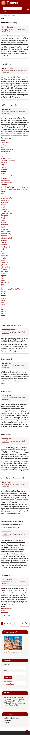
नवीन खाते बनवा (8, 682)
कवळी (2, 194)
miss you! (4, 154)
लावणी (3, 274)
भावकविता (4, 245)
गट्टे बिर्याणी (4, 209)
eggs (2, 147)
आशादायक (4, 185)
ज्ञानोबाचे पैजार (10, 580)
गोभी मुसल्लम (4, 216)
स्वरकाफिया (4, 298)
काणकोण (3, 196)
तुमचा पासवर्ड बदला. (9, 684)
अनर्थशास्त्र (3, 167)
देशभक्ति (3, 227)
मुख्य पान (3, 15)
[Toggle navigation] (28, 10)
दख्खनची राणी (4, 225)
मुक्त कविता (4, 265)
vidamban (4, 163)
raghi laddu (4, 156)
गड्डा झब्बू (8, 109)
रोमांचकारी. (4, 269)
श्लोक (2, 287)
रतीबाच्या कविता (5, 267)
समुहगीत (3, 291)
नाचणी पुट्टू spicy (5, 231)
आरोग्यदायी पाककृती (6, 183)
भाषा (13, 15)
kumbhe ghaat (5, 151)
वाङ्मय (9, 15)
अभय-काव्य (4, 169)
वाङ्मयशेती (3, 276)
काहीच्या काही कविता (6, 198)
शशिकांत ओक (10, 27)
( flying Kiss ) (5, 143)
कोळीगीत (3, 205)
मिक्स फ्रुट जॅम (4, 262)
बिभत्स (3, 305)
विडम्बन (3, 278)
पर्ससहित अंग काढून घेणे (7, 234)
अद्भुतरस (3, 311)
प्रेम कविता (4, 236)
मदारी (2, 251)
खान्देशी (3, 207)
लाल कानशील (4, 271)
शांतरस (3, 316)
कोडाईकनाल (4, 203)
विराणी (3, 280)
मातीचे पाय (7, 118)
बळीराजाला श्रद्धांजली (6, 238)
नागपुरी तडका (4, 229)
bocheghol (4, 145)
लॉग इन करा (8, 678)
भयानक (3, 300)
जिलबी (3, 220)
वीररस (2, 309)
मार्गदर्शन (3, 258)
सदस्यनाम (6, 665)
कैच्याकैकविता (5, 200)
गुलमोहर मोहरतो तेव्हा (6, 214)
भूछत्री (2, 249)
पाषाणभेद (8, 482)
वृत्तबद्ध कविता (5, 282)
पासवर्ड (5, 671)
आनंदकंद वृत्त (4, 178)
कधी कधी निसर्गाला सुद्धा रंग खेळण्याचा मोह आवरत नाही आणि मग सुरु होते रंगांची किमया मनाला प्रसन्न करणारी (14, 189)
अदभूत (2, 165)
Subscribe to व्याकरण (1, 628)
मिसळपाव (12, 3)
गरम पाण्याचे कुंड (5, 211)
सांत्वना (3, 294)
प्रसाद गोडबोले (10, 68)
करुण (2, 307)
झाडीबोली (3, 223)
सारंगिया (3, 296)
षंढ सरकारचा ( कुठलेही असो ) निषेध (10, 289)
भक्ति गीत (3, 242)
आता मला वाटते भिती (6, 176)
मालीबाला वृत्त (4, 260)
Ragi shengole (5, 158)
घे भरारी (3, 218)
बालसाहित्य (4, 240)
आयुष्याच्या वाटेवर (5, 180)
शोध (5, 12)
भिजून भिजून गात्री (5, 247)
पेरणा (2, 588)
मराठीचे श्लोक (4, 256)
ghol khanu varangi (7, 149)
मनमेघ (2, 254)
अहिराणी (3, 174)
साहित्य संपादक (10, 330)
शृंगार (2, 285)
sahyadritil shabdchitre (8, 160)
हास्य (2, 302)
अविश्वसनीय (4, 171)
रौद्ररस (2, 314)
